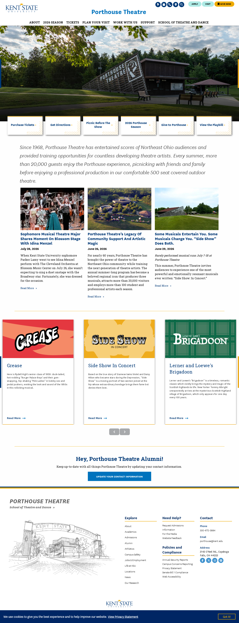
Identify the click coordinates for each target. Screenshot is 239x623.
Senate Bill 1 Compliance (175, 572)
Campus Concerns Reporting (177, 564)
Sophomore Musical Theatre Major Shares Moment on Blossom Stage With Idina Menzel (50, 238)
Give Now (225, 4)
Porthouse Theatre (118, 11)
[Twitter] (208, 560)
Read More (27, 288)
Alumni (128, 543)
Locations (130, 571)
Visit (207, 4)
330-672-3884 (207, 530)
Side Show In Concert (112, 365)
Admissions (131, 537)
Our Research (132, 583)
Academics (130, 532)
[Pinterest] (221, 560)
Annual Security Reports (175, 560)
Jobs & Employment (135, 560)
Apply (195, 4)
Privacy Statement (172, 568)
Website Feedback (172, 538)
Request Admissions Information (173, 527)
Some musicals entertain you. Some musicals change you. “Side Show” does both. (186, 238)
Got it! (227, 616)
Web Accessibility (171, 576)
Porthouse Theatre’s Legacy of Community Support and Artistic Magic (116, 238)
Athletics (129, 549)
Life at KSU (130, 565)
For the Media (169, 534)
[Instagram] (214, 560)
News (128, 577)
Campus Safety (132, 554)
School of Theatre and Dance (30, 507)
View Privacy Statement (123, 616)
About (128, 526)
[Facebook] (202, 560)
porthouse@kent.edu (211, 541)
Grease (14, 365)
